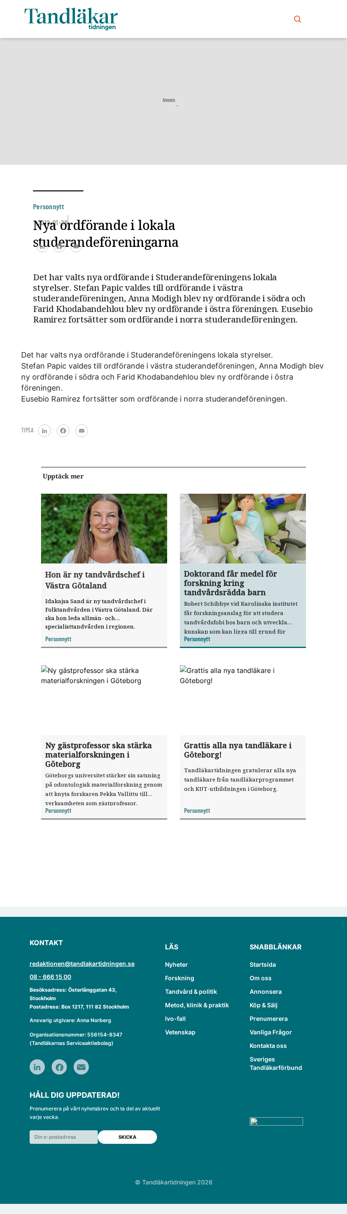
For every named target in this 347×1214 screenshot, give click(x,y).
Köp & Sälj (264, 1005)
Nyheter (176, 964)
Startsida (263, 964)
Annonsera (266, 991)
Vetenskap (180, 1032)
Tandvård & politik (191, 991)
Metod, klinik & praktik (197, 1005)
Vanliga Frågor (271, 1032)
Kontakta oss (268, 1045)
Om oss (261, 978)
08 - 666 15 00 (50, 976)
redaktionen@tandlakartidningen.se (82, 963)
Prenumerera (269, 1018)
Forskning (179, 978)
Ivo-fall (175, 1018)
